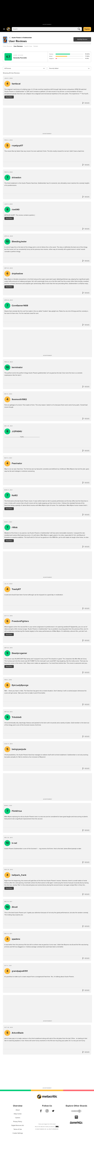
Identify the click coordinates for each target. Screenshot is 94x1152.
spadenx (13, 939)
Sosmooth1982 (17, 399)
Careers (17, 1118)
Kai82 (12, 495)
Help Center (18, 1114)
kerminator (14, 367)
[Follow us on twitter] (53, 1112)
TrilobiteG (14, 717)
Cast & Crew (28, 46)
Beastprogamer (17, 653)
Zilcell (12, 907)
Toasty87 (14, 589)
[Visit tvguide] (76, 1118)
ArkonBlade (15, 1033)
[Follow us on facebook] (41, 1112)
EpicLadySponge (17, 685)
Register (87, 29)
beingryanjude (16, 749)
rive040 (13, 209)
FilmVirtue (14, 811)
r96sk (12, 527)
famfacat (14, 84)
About (18, 1110)
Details (36, 46)
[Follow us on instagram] (47, 1112)
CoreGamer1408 (17, 305)
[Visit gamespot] (76, 1112)
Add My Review (82, 39)
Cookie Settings (18, 1133)
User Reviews (18, 46)
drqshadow (15, 273)
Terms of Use (17, 1129)
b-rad (11, 843)
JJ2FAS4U (14, 431)
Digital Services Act (17, 1125)
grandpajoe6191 (17, 971)
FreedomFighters (18, 621)
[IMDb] (57, 1127)
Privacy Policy (17, 1121)
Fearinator (14, 463)
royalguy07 (15, 145)
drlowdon (14, 177)
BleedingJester (16, 241)
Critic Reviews (7, 46)
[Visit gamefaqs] (76, 1123)
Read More (9, 97)
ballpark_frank (16, 875)
